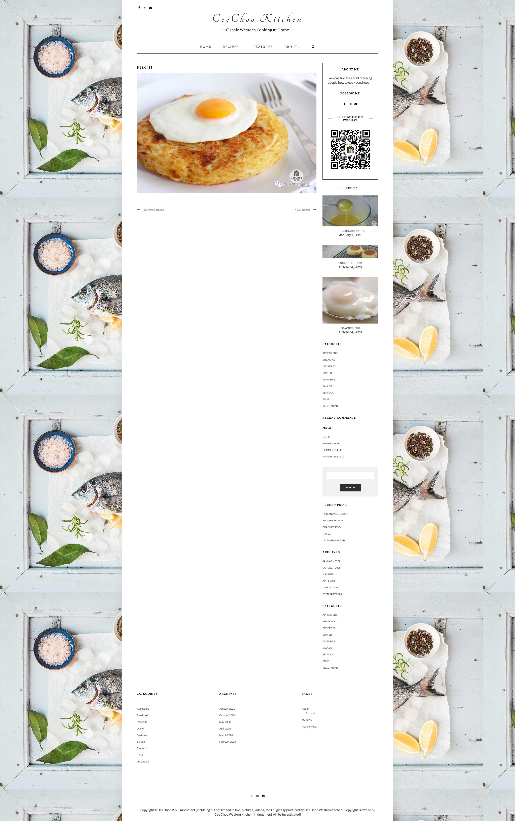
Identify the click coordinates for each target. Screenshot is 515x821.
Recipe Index (309, 726)
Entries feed (331, 443)
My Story (307, 720)
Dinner (327, 373)
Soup (325, 399)
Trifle (326, 533)
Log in (326, 437)
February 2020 (332, 594)
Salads (327, 386)
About (291, 47)
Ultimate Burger (333, 540)
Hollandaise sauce (335, 514)
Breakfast (329, 359)
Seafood (328, 392)
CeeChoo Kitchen (257, 18)
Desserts (329, 366)
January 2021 (331, 561)
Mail (150, 7)
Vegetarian (330, 406)
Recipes (231, 47)
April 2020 (329, 581)
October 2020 (331, 567)
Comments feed (333, 450)
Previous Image (154, 210)
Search (350, 487)
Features (263, 47)
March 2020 (330, 587)
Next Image (303, 210)
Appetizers (330, 353)
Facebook (139, 7)
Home (205, 47)
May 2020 (328, 574)
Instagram (144, 7)
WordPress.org (333, 456)
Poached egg (331, 527)
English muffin (332, 520)
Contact (310, 713)
